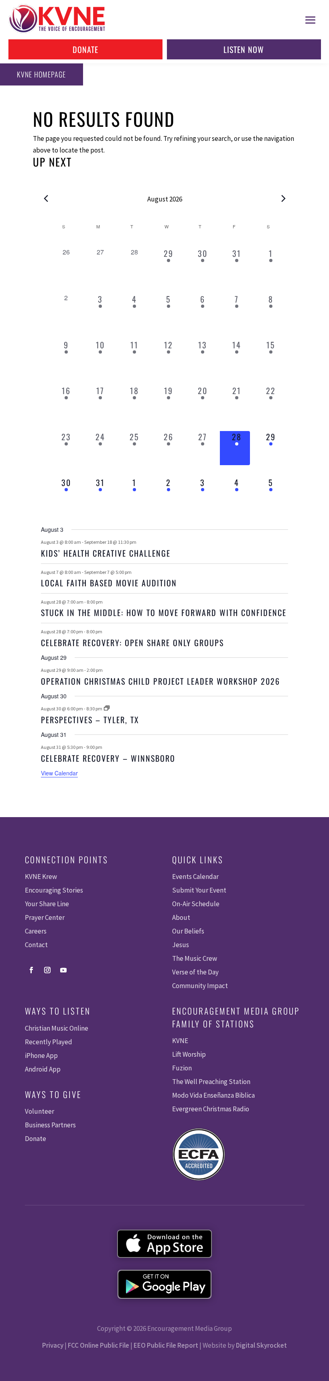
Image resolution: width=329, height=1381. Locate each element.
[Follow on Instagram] (47, 970)
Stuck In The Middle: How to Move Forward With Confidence (163, 612)
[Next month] (283, 198)
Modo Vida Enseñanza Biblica (213, 1095)
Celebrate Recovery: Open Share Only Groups (132, 643)
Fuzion (182, 1068)
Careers (36, 931)
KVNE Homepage (41, 74)
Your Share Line (47, 903)
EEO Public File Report (166, 1345)
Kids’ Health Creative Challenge (106, 553)
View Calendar (59, 773)
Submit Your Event (199, 890)
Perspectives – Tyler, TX (90, 720)
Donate (85, 49)
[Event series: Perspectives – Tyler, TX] (107, 709)
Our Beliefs (188, 931)
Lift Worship (189, 1054)
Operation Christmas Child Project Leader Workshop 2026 (160, 681)
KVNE (180, 1040)
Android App (43, 1069)
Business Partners (50, 1125)
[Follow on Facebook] (31, 970)
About (181, 917)
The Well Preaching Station (211, 1081)
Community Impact (200, 985)
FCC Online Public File (98, 1345)
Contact (36, 944)
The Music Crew (194, 958)
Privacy (52, 1345)
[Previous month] (46, 198)
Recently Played (48, 1041)
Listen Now (243, 49)
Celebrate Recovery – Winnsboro (108, 758)
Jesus (180, 944)
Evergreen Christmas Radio (210, 1108)
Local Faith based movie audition (109, 583)
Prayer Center (45, 917)
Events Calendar (195, 876)
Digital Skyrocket (261, 1345)
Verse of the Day (195, 972)
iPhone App (41, 1055)
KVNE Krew (41, 876)
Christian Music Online (56, 1028)
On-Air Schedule (195, 903)
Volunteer (39, 1111)
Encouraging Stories (54, 890)
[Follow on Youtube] (63, 970)
